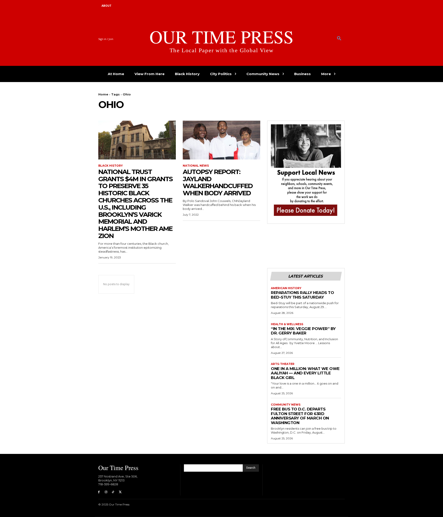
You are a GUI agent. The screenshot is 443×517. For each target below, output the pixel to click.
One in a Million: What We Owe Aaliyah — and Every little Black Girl (305, 373)
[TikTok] (113, 492)
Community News (285, 404)
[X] (120, 492)
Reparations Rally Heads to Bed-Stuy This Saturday (302, 295)
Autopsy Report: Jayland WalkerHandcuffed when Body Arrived (218, 182)
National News (196, 165)
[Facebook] (98, 492)
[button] (339, 38)
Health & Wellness (287, 324)
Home (103, 94)
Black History (110, 165)
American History (286, 288)
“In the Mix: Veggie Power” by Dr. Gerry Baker (303, 331)
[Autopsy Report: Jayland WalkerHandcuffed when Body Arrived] (221, 140)
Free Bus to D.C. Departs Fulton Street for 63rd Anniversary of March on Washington (300, 416)
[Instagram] (106, 492)
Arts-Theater (282, 364)
